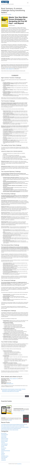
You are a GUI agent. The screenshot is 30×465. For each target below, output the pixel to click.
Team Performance (4, 457)
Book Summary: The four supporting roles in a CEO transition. (11, 390)
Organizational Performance (5, 450)
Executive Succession (11, 389)
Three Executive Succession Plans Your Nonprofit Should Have (11, 428)
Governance (3, 442)
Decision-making (3, 437)
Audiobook (10, 68)
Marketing (2, 446)
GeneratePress (19, 463)
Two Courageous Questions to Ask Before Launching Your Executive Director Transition (14, 427)
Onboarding (23, 389)
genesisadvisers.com (10, 383)
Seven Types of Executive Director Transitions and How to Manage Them (12, 425)
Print (13, 68)
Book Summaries (5, 389)
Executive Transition (18, 389)
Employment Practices (4, 438)
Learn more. (22, 410)
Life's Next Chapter (4, 445)
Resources (2, 454)
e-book (7, 68)
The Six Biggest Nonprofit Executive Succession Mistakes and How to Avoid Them (14, 424)
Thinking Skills (3, 458)
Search (27, 396)
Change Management (4, 434)
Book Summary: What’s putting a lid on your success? (10, 391)
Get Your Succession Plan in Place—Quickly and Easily (9, 429)
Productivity (3, 453)
